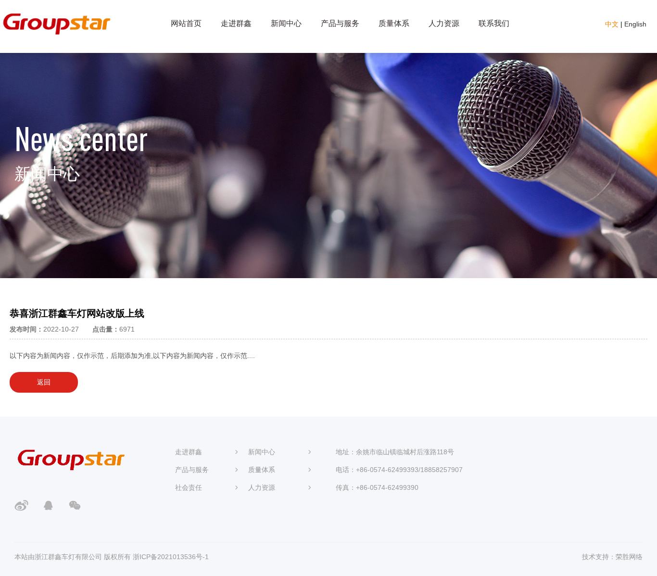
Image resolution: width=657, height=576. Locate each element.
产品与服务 (340, 23)
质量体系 (394, 23)
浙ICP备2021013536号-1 (171, 557)
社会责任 (188, 487)
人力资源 (444, 23)
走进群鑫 (236, 23)
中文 (612, 24)
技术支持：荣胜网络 (612, 557)
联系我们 (494, 23)
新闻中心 (286, 23)
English (635, 24)
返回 (44, 382)
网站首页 (186, 23)
